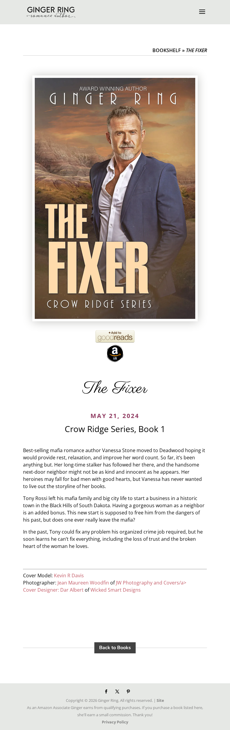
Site (160, 700)
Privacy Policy (115, 722)
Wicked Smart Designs (115, 590)
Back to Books (115, 647)
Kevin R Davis (69, 575)
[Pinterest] (128, 691)
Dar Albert (72, 590)
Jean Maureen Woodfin (83, 582)
